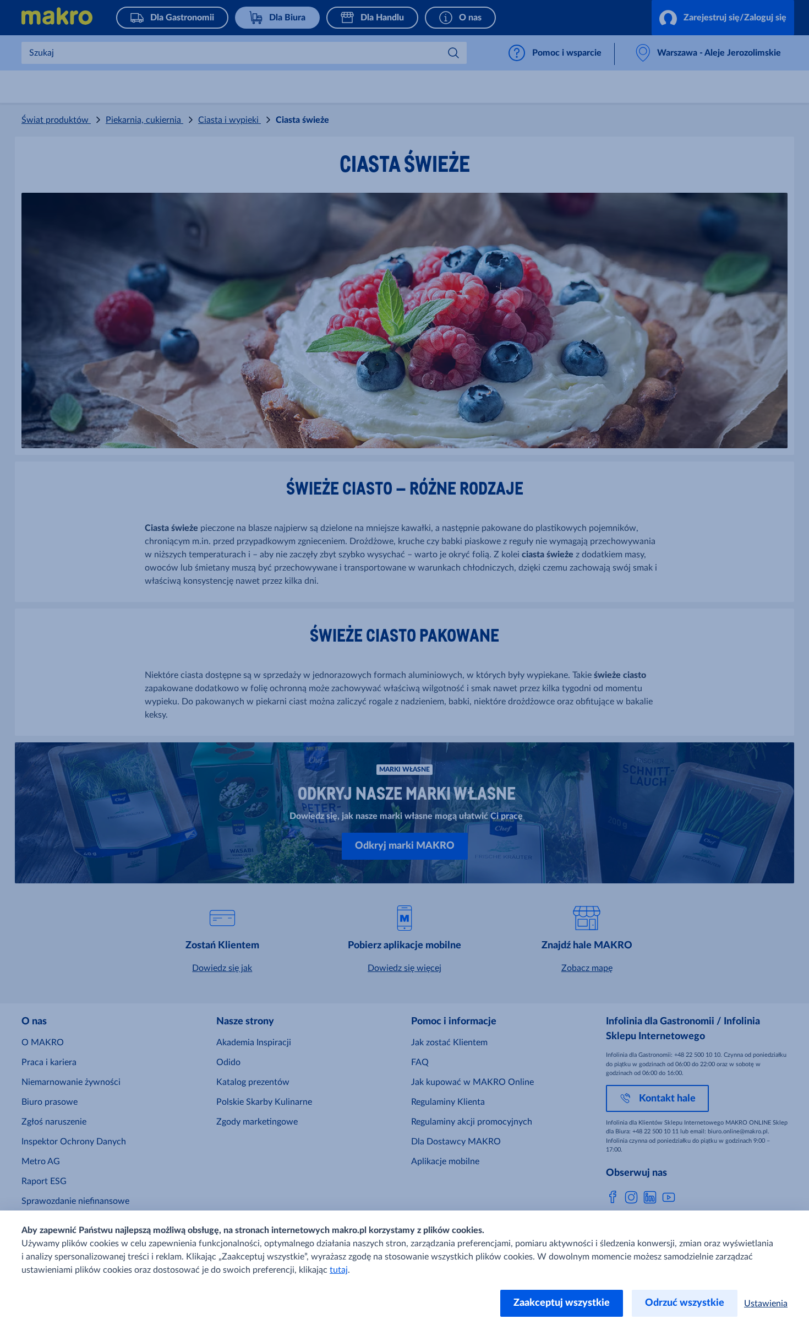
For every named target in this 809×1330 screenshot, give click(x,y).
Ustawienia (766, 1303)
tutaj (339, 1270)
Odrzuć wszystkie (684, 1303)
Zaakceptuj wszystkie (561, 1303)
